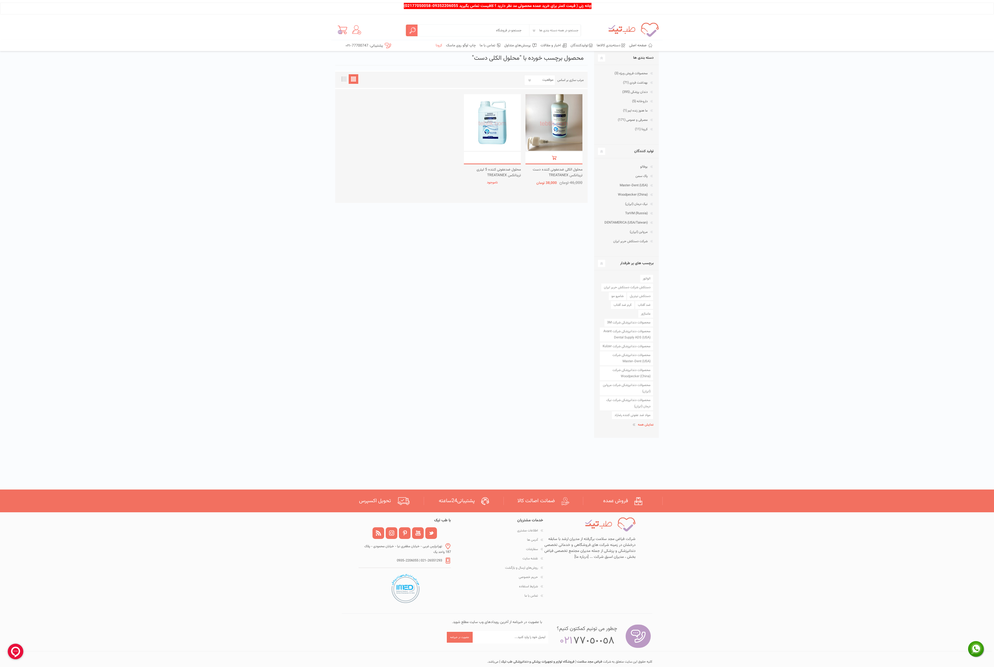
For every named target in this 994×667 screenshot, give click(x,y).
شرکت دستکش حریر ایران (630, 241)
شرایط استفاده (528, 586)
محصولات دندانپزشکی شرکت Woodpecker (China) (631, 373)
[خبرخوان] (378, 533)
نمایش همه (646, 424)
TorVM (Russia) (636, 213)
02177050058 (418, 6)
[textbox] (473, 30)
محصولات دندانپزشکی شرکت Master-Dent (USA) (631, 358)
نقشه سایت (530, 558)
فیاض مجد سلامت (589, 661)
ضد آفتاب (644, 305)
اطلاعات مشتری (527, 530)
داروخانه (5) (640, 101)
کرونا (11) (641, 129)
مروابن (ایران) (639, 232)
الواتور (647, 278)
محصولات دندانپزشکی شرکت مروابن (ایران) (627, 388)
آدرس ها (532, 540)
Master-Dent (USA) (634, 185)
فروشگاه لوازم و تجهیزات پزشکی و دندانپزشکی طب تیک (537, 661)
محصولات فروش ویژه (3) (631, 73)
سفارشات (532, 549)
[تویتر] (431, 533)
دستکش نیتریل (640, 296)
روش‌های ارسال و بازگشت (521, 567)
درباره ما (581, 557)
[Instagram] (391, 533)
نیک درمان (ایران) (636, 204)
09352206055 (445, 6)
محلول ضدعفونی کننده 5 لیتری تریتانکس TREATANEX (499, 172)
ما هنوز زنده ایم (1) (635, 110)
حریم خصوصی (528, 577)
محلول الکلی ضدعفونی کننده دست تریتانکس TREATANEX (557, 172)
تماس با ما (531, 595)
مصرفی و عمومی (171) (633, 120)
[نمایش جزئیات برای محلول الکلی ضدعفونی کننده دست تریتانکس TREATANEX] (553, 122)
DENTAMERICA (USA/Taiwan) (626, 222)
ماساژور (646, 313)
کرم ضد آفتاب (622, 305)
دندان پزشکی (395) (635, 92)
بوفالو (644, 166)
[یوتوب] (418, 533)
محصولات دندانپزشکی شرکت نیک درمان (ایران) (628, 403)
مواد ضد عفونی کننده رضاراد (633, 415)
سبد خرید (342, 29)
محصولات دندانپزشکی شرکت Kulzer (627, 346)
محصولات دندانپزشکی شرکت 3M (629, 322)
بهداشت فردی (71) (635, 82)
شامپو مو (617, 296)
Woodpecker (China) (633, 194)
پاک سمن (641, 176)
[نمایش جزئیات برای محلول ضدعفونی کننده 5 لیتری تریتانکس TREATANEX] (492, 122)
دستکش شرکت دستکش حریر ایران (627, 287)
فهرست (344, 79)
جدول (353, 79)
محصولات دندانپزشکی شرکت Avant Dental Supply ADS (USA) (627, 334)
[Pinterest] (405, 533)
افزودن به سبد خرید (554, 158)
